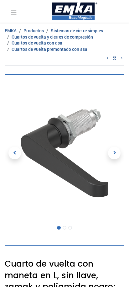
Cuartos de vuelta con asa (37, 43)
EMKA (11, 31)
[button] (14, 153)
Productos (33, 31)
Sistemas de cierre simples (77, 31)
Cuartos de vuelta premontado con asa (49, 49)
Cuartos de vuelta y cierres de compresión (52, 37)
